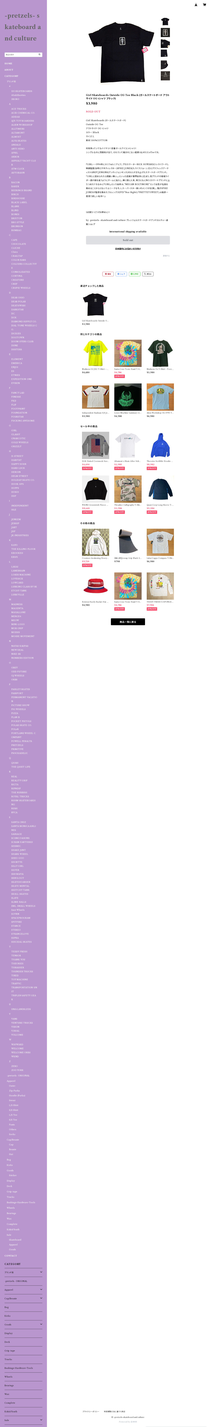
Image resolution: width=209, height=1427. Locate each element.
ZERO (14, 1066)
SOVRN (15, 914)
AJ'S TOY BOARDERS (22, 121)
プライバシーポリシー (91, 1411)
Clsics (14, 252)
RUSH (14, 808)
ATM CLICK (17, 168)
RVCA (14, 812)
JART (14, 527)
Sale (9, 1235)
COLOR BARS (18, 260)
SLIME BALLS (18, 902)
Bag (9, 1159)
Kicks (10, 1165)
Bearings (11, 1213)
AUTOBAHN (18, 172)
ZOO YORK (17, 1070)
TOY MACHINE (19, 979)
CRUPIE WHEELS (20, 288)
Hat (11, 1154)
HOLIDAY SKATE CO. (23, 480)
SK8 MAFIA (17, 874)
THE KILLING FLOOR (23, 549)
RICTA (14, 784)
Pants (12, 1124)
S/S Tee (13, 1120)
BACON (15, 182)
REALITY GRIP (19, 780)
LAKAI (14, 566)
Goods (10, 1170)
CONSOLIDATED (20, 272)
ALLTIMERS (17, 129)
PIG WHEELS (18, 709)
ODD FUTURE (19, 671)
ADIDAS (15, 117)
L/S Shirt (13, 1105)
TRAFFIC (16, 983)
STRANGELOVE (20, 934)
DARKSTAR (17, 309)
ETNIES (15, 375)
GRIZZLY (16, 446)
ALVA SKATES (18, 141)
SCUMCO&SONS (20, 838)
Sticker (13, 1175)
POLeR (15, 729)
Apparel (11, 1081)
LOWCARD (17, 582)
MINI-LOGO (18, 624)
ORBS (14, 679)
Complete (12, 1224)
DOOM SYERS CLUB (22, 341)
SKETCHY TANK (20, 890)
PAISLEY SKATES (20, 689)
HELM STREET (19, 476)
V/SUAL (15, 1031)
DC (13, 313)
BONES (15, 214)
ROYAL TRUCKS (20, 796)
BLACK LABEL (19, 202)
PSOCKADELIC (19, 753)
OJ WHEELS (17, 675)
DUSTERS (16, 349)
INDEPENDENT (20, 505)
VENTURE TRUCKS (22, 1023)
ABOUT (9, 70)
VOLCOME (17, 1035)
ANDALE (16, 145)
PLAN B (15, 717)
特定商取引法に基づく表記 (114, 1411)
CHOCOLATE (18, 244)
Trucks (10, 1197)
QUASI (14, 763)
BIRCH (15, 194)
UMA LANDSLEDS (21, 1009)
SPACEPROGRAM (20, 918)
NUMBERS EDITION (22, 658)
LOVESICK (17, 578)
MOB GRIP (17, 628)
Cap (11, 1144)
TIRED (15, 975)
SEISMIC (16, 846)
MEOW (15, 620)
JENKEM (16, 519)
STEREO (16, 930)
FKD (13, 401)
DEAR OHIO (17, 297)
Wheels (11, 1208)
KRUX (14, 557)
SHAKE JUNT (18, 850)
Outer (12, 1086)
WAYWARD (17, 1044)
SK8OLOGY (17, 878)
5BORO (15, 99)
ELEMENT (17, 359)
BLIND (15, 210)
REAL (14, 776)
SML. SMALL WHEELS (23, 906)
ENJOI (14, 367)
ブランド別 (11, 81)
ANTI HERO (18, 149)
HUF (13, 496)
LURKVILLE (17, 594)
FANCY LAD (17, 393)
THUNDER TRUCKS (22, 971)
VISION (15, 1027)
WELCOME (17, 1048)
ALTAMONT (18, 133)
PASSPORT (17, 693)
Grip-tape (12, 1191)
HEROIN (16, 472)
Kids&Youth (13, 1229)
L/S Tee (13, 1115)
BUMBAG (16, 230)
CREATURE (17, 280)
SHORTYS (16, 862)
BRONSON (17, 226)
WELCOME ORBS (21, 1052)
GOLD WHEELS (19, 442)
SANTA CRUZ (18, 822)
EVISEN (15, 383)
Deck (9, 1186)
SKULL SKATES (19, 894)
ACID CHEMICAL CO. (23, 113)
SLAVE (14, 898)
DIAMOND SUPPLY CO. (24, 321)
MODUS (15, 632)
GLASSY (15, 434)
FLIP (13, 405)
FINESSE (16, 397)
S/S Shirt (13, 1110)
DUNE (14, 345)
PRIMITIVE (17, 749)
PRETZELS (17, 745)
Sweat (12, 1100)
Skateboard (15, 1240)
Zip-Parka (14, 1090)
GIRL (14, 430)
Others (12, 1129)
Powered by (125, 1422)
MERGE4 (16, 616)
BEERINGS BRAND (21, 190)
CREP (14, 284)
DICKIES (16, 333)
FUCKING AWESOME (23, 421)
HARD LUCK (18, 468)
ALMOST (16, 137)
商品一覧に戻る (128, 621)
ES (12, 371)
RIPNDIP (16, 788)
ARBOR (15, 157)
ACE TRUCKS (18, 109)
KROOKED (17, 553)
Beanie (12, 1149)
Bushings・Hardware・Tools (21, 1202)
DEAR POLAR (18, 301)
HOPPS (15, 488)
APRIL (14, 153)
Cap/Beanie (13, 1139)
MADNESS (17, 604)
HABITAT (16, 460)
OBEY (14, 667)
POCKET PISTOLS (21, 721)
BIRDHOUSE (18, 198)
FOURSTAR (17, 417)
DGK (13, 317)
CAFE (14, 240)
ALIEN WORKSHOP (22, 125)
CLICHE (15, 248)
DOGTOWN (17, 337)
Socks (12, 1134)
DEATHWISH (18, 305)
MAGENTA (17, 608)
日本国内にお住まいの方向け (128, 248)
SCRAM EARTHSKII (22, 842)
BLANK (15, 206)
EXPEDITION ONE (21, 379)
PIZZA (14, 713)
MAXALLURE (18, 612)
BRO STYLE (17, 222)
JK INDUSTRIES (20, 535)
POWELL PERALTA (21, 741)
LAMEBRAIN (18, 570)
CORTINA (16, 276)
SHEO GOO (17, 858)
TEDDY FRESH (19, 951)
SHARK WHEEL (19, 854)
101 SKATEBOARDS (21, 91)
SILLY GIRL (17, 866)
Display (11, 1181)
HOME (8, 63)
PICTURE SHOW (20, 705)
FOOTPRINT (18, 409)
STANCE (16, 926)
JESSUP (15, 523)
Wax (9, 1218)
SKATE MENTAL (20, 886)
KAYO (14, 545)
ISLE (13, 509)
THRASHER (17, 967)
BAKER (15, 186)
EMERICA (16, 363)
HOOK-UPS (17, 484)
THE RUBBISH (19, 792)
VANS (14, 1019)
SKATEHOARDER (20, 882)
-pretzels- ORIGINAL (18, 1075)
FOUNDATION (19, 413)
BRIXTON (16, 218)
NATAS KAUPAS (19, 646)
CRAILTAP (17, 256)
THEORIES (17, 963)
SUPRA (15, 938)
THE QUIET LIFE (20, 767)
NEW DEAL (17, 650)
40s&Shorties (18, 95)
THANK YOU (18, 959)
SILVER (15, 870)
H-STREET (17, 456)
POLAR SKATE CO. (21, 725)
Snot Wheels (18, 910)
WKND (15, 1056)
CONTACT (11, 1256)
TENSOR (16, 955)
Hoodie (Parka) (17, 1095)
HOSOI (15, 492)
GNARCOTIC (18, 438)
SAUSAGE (16, 834)
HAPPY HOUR (18, 464)
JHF (13, 531)
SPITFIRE (16, 922)
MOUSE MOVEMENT (23, 636)
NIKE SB (16, 654)
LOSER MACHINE (21, 574)
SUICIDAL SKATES (21, 942)
